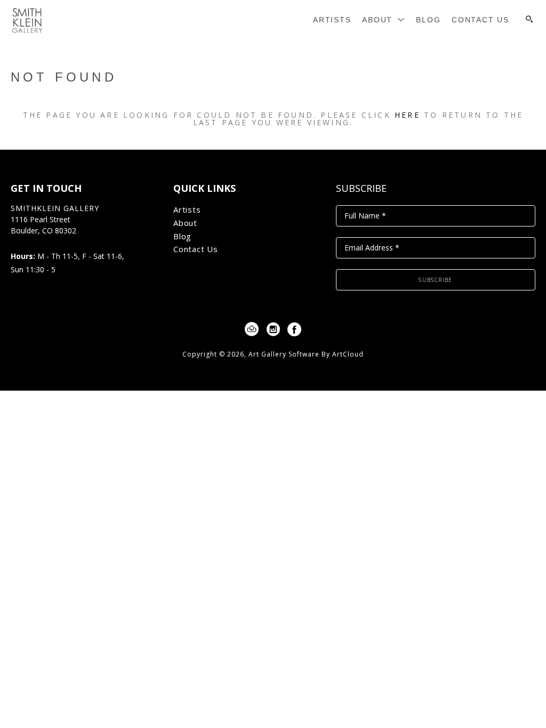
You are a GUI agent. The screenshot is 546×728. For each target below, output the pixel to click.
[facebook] (294, 329)
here (407, 115)
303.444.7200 (34, 242)
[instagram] (273, 329)
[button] (383, 20)
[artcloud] (252, 329)
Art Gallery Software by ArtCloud (306, 354)
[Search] (529, 19)
